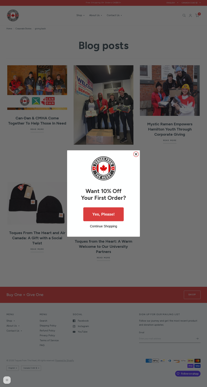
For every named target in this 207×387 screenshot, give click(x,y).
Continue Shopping (103, 226)
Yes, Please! (103, 214)
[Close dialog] (136, 154)
